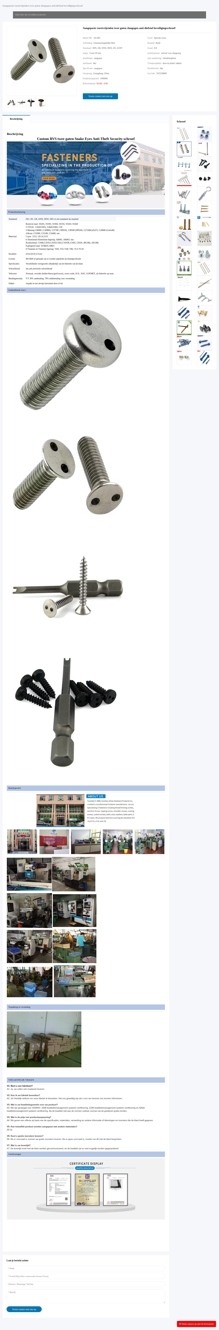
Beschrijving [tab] (16, 119)
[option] (11, 102)
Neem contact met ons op (100, 96)
